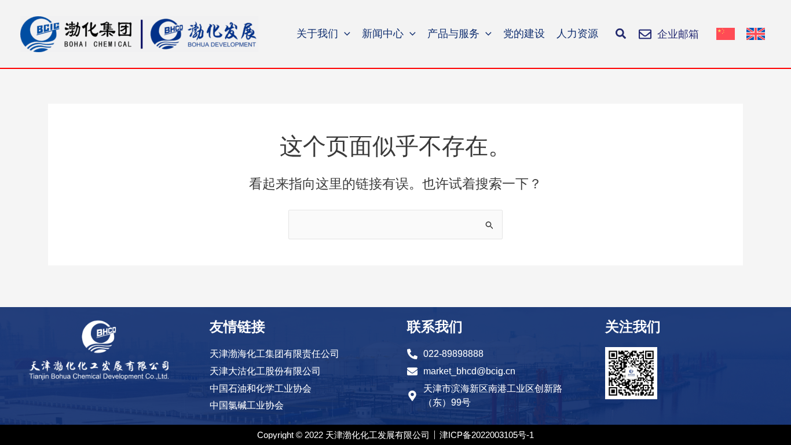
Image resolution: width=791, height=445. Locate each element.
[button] (621, 34)
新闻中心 (383, 33)
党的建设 (524, 33)
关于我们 (317, 33)
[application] (344, 34)
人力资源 (577, 33)
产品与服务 (453, 33)
